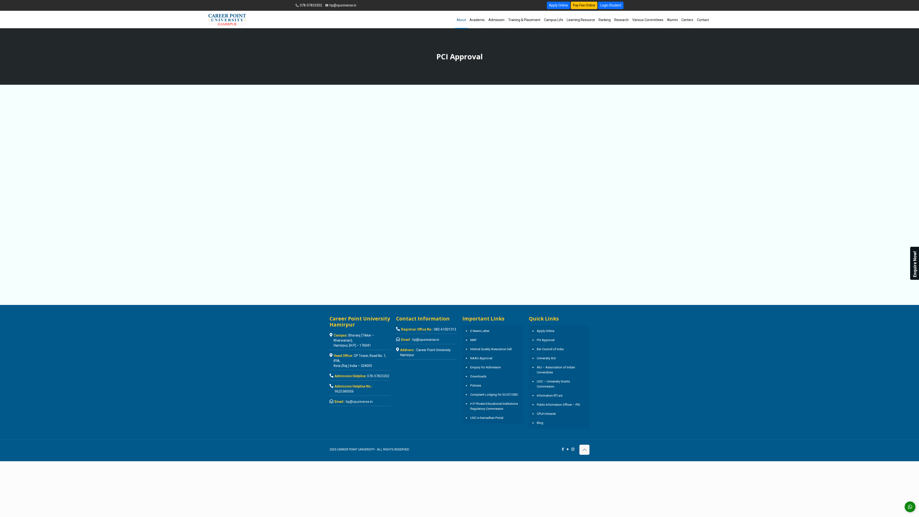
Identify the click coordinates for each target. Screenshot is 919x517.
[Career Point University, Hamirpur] (227, 19)
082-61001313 (445, 329)
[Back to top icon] (584, 450)
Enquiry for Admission (485, 367)
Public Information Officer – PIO (558, 404)
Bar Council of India (550, 349)
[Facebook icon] (563, 449)
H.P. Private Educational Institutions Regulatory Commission (494, 406)
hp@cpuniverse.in (342, 5)
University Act (546, 358)
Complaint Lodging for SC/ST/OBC (494, 394)
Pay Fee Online (584, 5)
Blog (540, 423)
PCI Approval (546, 340)
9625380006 (344, 391)
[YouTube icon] (568, 449)
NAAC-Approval (481, 358)
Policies (475, 385)
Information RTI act (550, 395)
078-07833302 (310, 5)
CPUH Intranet (546, 414)
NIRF (473, 340)
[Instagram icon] (573, 449)
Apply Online (558, 5)
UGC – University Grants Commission (553, 384)
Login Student (610, 5)
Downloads (478, 376)
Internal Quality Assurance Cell (491, 349)
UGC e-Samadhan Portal (486, 418)
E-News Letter (479, 331)
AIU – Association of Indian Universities (556, 369)
